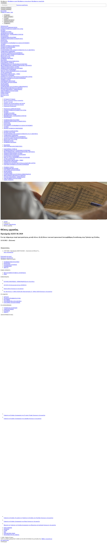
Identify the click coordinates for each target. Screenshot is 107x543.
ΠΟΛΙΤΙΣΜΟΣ (4, 36)
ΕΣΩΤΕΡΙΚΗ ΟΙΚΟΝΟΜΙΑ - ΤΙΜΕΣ (10, 74)
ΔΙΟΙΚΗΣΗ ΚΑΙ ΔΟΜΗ (7, 33)
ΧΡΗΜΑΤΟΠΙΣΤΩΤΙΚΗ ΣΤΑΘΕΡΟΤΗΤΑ (12, 38)
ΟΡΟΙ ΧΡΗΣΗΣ (8, 527)
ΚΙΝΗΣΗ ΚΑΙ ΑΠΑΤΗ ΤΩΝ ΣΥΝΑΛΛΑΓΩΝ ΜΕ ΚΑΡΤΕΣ (16, 76)
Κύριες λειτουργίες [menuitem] (8, 16)
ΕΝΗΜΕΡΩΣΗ (8, 266)
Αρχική (5, 221)
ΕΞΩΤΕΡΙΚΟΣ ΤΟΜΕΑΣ (7, 62)
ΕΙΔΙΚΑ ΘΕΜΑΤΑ (5, 92)
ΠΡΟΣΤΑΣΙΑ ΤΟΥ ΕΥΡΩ (7, 55)
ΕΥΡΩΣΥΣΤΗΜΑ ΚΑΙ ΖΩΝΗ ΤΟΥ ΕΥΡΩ (12, 28)
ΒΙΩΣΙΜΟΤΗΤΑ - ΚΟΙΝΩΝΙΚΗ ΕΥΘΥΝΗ (12, 34)
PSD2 (5, 274)
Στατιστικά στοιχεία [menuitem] (8, 21)
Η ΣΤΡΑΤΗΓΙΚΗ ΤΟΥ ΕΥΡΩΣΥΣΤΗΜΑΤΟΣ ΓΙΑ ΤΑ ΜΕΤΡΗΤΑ (18, 50)
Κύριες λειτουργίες (8, 100)
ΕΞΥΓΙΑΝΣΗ (4, 41)
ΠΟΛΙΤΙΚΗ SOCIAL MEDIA (11, 534)
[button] (22, 5)
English (4, 93)
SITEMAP (6, 529)
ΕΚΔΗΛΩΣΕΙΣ (5, 83)
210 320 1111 (15, 285)
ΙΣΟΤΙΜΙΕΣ (7, 299)
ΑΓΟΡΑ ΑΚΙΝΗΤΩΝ (6, 72)
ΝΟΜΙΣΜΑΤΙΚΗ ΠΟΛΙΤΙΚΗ (8, 37)
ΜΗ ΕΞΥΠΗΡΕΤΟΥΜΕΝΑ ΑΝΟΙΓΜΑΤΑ (15, 272)
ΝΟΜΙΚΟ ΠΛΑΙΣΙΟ (6, 31)
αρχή (12, 1)
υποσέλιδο (38, 1)
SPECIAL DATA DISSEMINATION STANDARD (14, 71)
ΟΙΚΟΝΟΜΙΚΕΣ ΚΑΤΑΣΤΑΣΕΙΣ (9, 90)
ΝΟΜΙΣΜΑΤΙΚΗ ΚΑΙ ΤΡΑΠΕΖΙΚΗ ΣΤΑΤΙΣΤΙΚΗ (14, 64)
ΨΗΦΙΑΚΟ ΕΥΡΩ (5, 57)
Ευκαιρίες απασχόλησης (10, 224)
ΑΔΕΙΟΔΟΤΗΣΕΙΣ (9, 309)
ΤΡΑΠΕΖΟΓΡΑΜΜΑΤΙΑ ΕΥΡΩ (12, 298)
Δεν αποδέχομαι (5, 540)
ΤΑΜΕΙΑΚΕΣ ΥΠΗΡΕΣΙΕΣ (8, 51)
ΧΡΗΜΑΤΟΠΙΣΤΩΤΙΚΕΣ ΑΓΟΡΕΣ (10, 67)
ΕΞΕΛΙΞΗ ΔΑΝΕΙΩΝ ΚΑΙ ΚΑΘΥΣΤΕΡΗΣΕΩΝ (13, 78)
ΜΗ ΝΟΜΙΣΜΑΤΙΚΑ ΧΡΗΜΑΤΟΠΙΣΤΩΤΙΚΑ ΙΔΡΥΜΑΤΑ (16, 65)
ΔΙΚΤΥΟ (6, 267)
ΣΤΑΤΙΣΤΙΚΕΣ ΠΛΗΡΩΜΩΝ (8, 69)
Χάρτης (13, 288)
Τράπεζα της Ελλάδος (24, 415)
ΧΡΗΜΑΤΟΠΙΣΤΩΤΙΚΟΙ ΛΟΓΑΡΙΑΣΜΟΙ (12, 68)
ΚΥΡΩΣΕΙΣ (7, 310)
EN (3, 10)
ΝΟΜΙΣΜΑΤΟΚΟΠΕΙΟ (7, 58)
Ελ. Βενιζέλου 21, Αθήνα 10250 (28, 291)
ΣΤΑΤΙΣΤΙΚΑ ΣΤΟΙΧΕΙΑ (10, 264)
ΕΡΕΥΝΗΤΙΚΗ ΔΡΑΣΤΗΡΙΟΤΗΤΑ (10, 61)
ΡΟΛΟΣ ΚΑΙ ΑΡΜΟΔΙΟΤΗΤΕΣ (9, 27)
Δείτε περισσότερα (8, 252)
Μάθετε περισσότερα (46, 538)
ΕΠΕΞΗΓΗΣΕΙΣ (5, 85)
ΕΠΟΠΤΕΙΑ (4, 40)
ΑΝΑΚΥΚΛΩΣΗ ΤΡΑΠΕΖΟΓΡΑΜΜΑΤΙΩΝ (12, 54)
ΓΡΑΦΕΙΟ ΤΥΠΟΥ (6, 79)
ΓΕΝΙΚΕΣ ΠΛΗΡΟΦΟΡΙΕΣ (8, 47)
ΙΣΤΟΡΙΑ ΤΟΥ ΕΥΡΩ (6, 48)
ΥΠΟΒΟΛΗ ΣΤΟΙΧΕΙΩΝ (7, 75)
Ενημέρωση (7, 106)
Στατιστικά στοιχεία (9, 104)
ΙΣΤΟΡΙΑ (3, 30)
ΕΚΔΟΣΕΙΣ (4, 59)
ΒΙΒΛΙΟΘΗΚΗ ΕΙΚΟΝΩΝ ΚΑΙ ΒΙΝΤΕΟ (11, 88)
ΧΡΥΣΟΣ (6, 297)
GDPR (5, 530)
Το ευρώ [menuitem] (6, 18)
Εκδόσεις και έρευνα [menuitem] (9, 20)
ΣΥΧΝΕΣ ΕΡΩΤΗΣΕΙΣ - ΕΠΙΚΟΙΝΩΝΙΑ (11, 89)
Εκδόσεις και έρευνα (9, 103)
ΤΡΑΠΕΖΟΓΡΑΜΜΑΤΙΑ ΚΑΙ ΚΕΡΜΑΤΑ (12, 52)
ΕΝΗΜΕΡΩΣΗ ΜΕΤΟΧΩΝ (8, 81)
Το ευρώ (6, 102)
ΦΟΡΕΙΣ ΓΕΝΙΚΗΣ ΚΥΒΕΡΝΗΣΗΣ (10, 45)
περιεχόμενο (24, 1)
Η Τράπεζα (6, 99)
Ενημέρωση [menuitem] (7, 23)
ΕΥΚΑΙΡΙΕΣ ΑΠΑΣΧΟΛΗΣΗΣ (9, 82)
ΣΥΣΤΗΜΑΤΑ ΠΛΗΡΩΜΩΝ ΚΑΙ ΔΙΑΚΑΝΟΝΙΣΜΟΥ (15, 43)
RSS (5, 532)
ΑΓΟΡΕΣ (3, 44)
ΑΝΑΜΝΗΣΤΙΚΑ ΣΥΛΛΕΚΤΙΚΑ (13, 301)
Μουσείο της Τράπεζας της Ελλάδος (30, 525)
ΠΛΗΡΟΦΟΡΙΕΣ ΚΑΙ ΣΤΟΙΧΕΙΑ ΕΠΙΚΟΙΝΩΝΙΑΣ (14, 86)
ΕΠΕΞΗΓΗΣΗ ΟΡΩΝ (9, 533)
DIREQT (6, 312)
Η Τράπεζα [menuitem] (6, 15)
